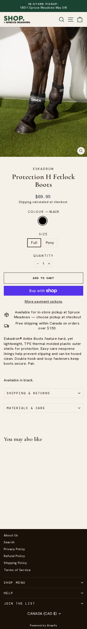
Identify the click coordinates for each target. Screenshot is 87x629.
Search (9, 542)
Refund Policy (14, 556)
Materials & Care (26, 408)
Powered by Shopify (43, 625)
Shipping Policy (15, 563)
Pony (50, 242)
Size (43, 234)
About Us (11, 535)
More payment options (43, 301)
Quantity (43, 256)
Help (8, 593)
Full (34, 242)
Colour (43, 212)
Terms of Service (17, 570)
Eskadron (43, 169)
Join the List (19, 603)
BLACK (42, 220)
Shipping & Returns (28, 393)
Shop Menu (14, 583)
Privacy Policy (14, 549)
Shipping (25, 202)
